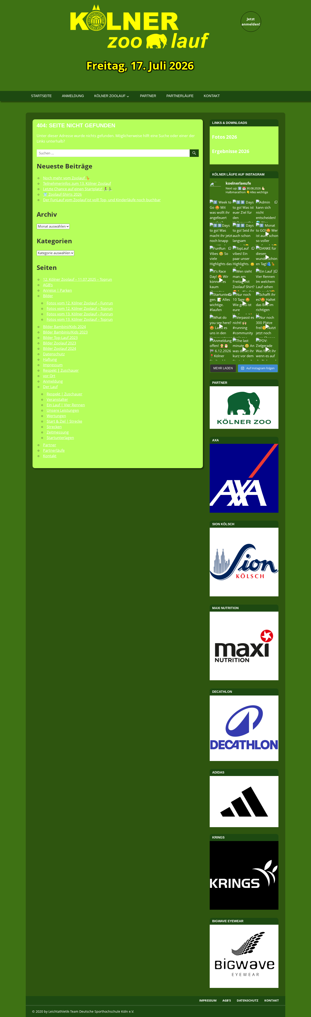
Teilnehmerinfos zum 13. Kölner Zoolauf (77, 183)
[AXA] (244, 511)
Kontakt (212, 96)
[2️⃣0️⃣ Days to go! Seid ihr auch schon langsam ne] (244, 234)
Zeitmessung (58, 432)
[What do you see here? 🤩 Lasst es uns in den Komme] (221, 326)
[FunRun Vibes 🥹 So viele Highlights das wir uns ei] (221, 257)
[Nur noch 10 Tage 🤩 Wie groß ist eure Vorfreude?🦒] (244, 303)
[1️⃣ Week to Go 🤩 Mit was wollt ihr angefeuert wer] (221, 211)
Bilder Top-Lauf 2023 (60, 337)
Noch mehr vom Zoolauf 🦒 (66, 178)
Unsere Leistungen (63, 410)
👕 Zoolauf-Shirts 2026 (62, 194)
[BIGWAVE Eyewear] (244, 986)
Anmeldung (73, 96)
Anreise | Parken (57, 290)
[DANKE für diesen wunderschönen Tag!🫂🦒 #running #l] (267, 257)
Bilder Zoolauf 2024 (59, 348)
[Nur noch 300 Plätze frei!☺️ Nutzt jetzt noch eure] (267, 326)
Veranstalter (57, 399)
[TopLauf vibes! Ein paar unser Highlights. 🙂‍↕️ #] (244, 257)
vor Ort (49, 375)
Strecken (54, 426)
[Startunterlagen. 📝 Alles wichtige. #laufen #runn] (221, 303)
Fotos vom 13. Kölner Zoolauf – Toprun (80, 319)
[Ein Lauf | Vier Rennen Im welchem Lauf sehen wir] (267, 280)
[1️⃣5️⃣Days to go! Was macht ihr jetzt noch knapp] (221, 234)
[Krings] (244, 908)
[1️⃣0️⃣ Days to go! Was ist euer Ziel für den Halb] (244, 211)
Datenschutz (54, 354)
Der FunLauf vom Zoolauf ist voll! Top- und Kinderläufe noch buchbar (102, 199)
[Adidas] (244, 801)
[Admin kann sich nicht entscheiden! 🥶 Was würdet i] (267, 211)
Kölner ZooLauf (109, 96)
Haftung (50, 359)
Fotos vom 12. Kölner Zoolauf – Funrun (80, 303)
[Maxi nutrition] (244, 679)
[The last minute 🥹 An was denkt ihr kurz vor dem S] (244, 349)
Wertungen (56, 415)
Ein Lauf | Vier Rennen (66, 404)
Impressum (53, 364)
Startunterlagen (60, 437)
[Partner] (244, 427)
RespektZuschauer (61, 370)
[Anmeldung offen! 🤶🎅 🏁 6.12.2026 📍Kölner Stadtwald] (221, 349)
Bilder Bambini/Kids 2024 (64, 326)
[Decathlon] (244, 759)
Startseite (41, 96)
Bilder (48, 295)
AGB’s (48, 284)
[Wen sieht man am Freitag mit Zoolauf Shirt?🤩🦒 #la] (244, 280)
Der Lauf (50, 386)
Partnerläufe (180, 96)
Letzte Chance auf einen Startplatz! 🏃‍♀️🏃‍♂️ (77, 188)
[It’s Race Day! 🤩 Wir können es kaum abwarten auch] (221, 280)
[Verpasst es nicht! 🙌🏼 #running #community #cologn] (244, 326)
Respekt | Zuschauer (64, 394)
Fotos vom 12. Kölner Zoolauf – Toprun (80, 308)
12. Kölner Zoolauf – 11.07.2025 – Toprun (77, 279)
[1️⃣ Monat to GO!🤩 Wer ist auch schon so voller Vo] (267, 234)
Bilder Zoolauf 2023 (59, 343)
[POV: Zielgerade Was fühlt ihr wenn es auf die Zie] (267, 349)
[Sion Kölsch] (244, 595)
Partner (148, 96)
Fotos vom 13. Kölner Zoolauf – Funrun (80, 313)
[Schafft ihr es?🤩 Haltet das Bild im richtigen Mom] (267, 303)
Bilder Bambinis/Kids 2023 (65, 332)
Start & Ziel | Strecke (64, 421)
